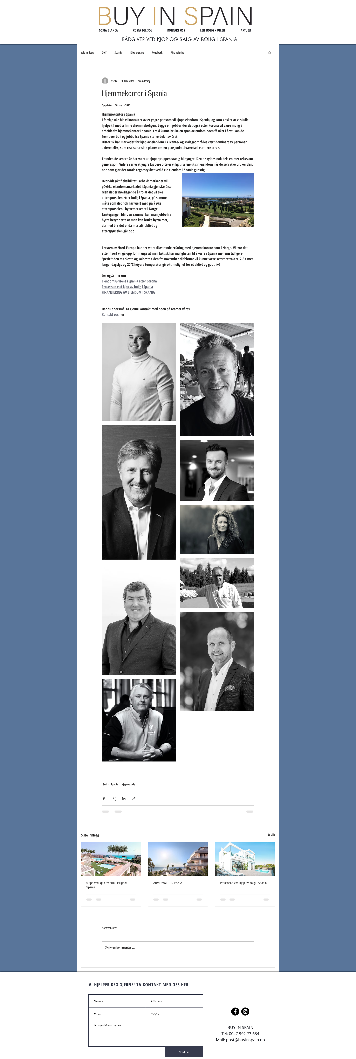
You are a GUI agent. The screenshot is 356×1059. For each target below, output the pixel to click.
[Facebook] (235, 1011)
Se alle (271, 834)
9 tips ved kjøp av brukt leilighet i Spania (107, 885)
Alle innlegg (87, 52)
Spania (118, 52)
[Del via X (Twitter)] (114, 799)
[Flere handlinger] (251, 80)
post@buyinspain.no (245, 1040)
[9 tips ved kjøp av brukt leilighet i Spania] (111, 859)
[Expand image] (139, 372)
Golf (104, 52)
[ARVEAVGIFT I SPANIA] (178, 859)
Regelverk (157, 52)
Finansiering (177, 52)
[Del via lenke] (134, 799)
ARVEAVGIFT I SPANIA (167, 883)
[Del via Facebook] (104, 799)
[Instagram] (245, 1011)
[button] (270, 52)
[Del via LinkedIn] (124, 799)
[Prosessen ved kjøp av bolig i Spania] (245, 859)
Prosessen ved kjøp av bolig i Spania (243, 883)
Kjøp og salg (137, 52)
